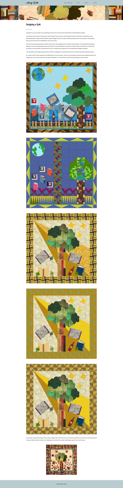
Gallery (86, 3)
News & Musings (68, 3)
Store (78, 3)
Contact (95, 3)
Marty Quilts (32, 2)
